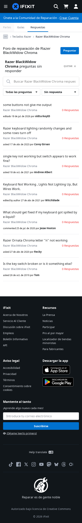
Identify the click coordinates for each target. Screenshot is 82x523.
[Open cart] (66, 6)
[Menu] (5, 6)
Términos (9, 380)
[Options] (5, 36)
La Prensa (49, 315)
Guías (20, 27)
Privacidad (9, 374)
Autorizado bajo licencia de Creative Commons (41, 509)
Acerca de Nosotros (15, 315)
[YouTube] (41, 464)
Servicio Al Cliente (14, 321)
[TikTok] (11, 464)
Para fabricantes (53, 349)
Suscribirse (41, 426)
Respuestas (38, 27)
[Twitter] (26, 464)
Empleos (8, 333)
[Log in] (76, 6)
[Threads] (63, 464)
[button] (56, 6)
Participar (49, 327)
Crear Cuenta (69, 18)
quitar (68, 66)
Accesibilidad (11, 368)
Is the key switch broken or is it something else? (37, 264)
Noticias (48, 321)
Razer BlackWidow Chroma (53, 36)
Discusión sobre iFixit (16, 327)
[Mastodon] (49, 464)
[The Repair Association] (71, 464)
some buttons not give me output (27, 105)
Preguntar (69, 50)
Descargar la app (55, 361)
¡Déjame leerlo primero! (21, 433)
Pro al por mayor (53, 333)
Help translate (38, 452)
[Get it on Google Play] (58, 382)
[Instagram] (33, 464)
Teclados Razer (21, 36)
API (5, 345)
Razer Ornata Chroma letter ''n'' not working (35, 240)
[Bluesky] (56, 464)
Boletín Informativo (15, 339)
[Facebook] (18, 464)
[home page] (23, 6)
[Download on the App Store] (56, 369)
